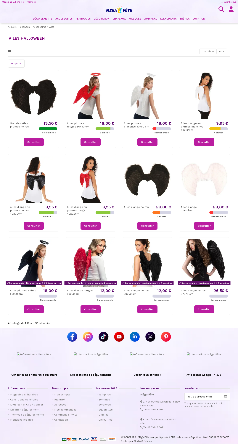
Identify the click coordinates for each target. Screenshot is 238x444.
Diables (103, 414)
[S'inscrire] (225, 396)
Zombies (104, 399)
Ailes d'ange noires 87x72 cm (193, 292)
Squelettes (106, 409)
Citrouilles (105, 419)
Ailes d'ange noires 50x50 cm (136, 292)
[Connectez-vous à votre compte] (231, 9)
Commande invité (65, 414)
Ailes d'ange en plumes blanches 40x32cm (192, 127)
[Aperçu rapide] (54, 84)
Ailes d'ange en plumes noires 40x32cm (20, 210)
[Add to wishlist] (54, 78)
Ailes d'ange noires (136, 207)
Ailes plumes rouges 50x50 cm (78, 125)
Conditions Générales (24, 399)
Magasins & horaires (13, 2)
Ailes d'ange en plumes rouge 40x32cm (77, 210)
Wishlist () (229, 2)
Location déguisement (24, 409)
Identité (59, 399)
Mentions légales (21, 419)
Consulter (33, 142)
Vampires (105, 394)
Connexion (61, 419)
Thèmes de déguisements (27, 414)
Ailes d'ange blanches (189, 208)
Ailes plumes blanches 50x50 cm (136, 125)
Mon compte (62, 394)
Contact (31, 2)
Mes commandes (65, 409)
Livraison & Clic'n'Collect (26, 404)
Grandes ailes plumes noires (19, 125)
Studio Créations (143, 441)
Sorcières (105, 404)
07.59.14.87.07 (155, 409)
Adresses (60, 404)
